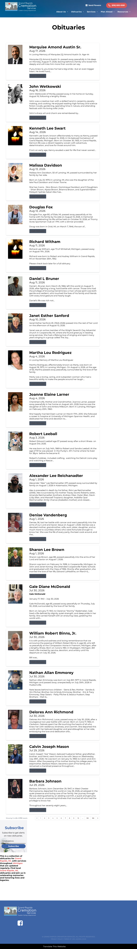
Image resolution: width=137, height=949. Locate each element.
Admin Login (81, 939)
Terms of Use (69, 939)
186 (93, 818)
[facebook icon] (20, 923)
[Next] (98, 818)
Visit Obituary (38, 76)
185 (87, 818)
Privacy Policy (57, 939)
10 (78, 818)
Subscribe (13, 846)
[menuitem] (62, 12)
